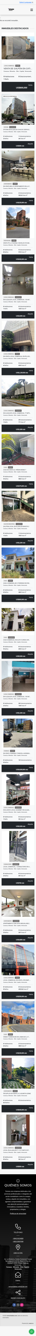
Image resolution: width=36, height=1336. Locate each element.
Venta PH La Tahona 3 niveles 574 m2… (16, 243)
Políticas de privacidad (18, 1213)
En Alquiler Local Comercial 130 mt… (16, 696)
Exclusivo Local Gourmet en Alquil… (16, 810)
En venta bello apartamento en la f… (16, 186)
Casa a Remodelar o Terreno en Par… (16, 583)
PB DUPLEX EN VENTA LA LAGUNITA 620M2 (17, 1093)
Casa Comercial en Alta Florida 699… (16, 640)
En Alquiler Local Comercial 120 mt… (16, 299)
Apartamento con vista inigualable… (16, 923)
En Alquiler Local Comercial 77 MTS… (16, 413)
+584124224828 (18, 1238)
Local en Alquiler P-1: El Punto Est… (16, 1150)
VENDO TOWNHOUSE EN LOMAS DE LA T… (16, 1037)
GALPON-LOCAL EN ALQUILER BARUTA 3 (16, 526)
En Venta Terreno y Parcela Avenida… (16, 753)
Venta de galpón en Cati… (18, 68)
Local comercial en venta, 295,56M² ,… (16, 980)
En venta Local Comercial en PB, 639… (16, 356)
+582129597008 (18, 1241)
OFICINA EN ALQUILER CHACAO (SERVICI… (16, 129)
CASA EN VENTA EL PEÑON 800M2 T (14, 470)
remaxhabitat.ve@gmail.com (18, 1286)
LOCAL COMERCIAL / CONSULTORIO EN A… (16, 866)
